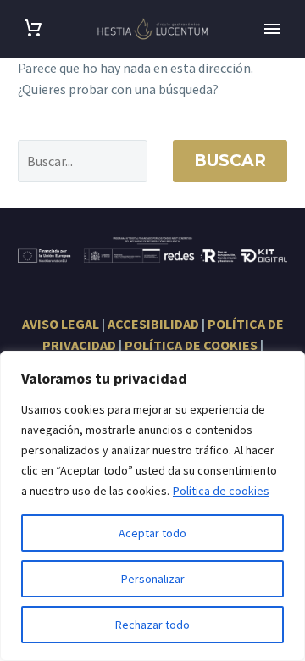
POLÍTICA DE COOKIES (191, 344)
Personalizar (153, 578)
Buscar (230, 160)
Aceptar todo (152, 533)
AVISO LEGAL (60, 323)
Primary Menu (272, 29)
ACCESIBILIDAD (153, 323)
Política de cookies (221, 490)
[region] (152, 506)
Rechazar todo (152, 624)
